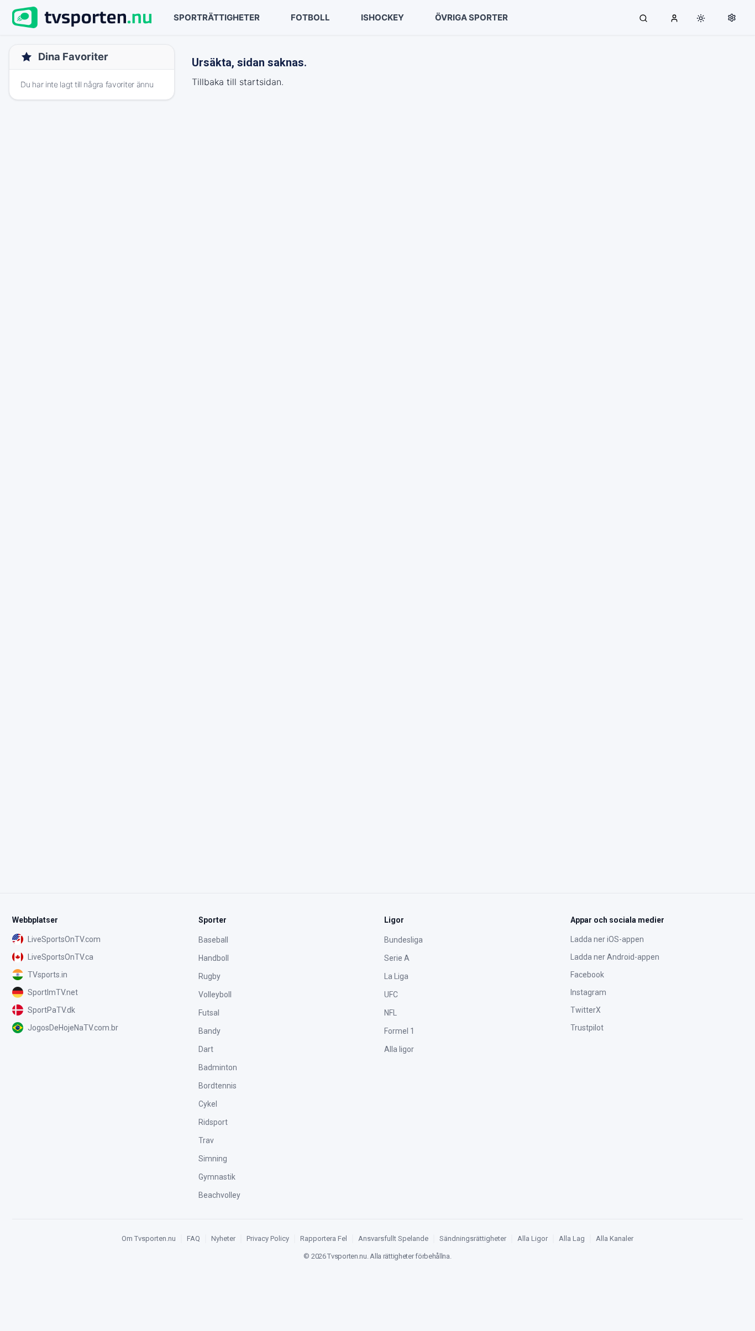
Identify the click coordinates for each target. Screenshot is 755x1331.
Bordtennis (217, 1085)
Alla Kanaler (614, 1238)
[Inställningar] (732, 18)
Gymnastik (216, 1176)
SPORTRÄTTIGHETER (217, 17)
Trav (206, 1140)
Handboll (213, 958)
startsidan (260, 81)
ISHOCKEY (382, 17)
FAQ (193, 1238)
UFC (391, 994)
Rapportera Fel (323, 1238)
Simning (212, 1158)
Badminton (217, 1067)
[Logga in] (674, 18)
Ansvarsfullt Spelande (393, 1238)
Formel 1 (399, 1031)
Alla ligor (399, 1049)
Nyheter (223, 1238)
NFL (390, 1012)
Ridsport (213, 1122)
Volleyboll (215, 994)
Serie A (397, 958)
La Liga (396, 976)
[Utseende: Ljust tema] (700, 18)
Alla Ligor (532, 1238)
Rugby (209, 976)
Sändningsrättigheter (472, 1238)
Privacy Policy (268, 1238)
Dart (205, 1049)
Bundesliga (403, 939)
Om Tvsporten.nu (149, 1238)
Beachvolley (219, 1195)
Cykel (207, 1103)
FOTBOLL (310, 17)
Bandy (209, 1031)
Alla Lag (572, 1238)
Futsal (208, 1012)
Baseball (213, 939)
